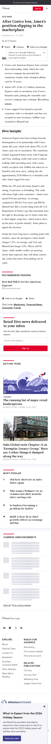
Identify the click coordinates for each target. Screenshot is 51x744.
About (5, 644)
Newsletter (7, 657)
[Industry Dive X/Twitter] (15, 628)
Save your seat (12, 738)
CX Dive (28, 670)
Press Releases (9, 669)
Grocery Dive (30, 674)
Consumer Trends (11, 307)
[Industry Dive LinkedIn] (4, 628)
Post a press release (21, 605)
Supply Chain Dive (32, 683)
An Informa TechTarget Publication (25, 3)
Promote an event (32, 655)
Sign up (38, 9)
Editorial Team (9, 648)
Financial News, (35, 304)
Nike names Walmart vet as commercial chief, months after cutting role (26, 494)
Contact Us (7, 653)
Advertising (29, 647)
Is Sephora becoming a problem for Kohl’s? (23, 507)
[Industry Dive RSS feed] (21, 628)
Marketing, (20, 304)
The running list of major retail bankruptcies (25, 402)
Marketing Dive (31, 679)
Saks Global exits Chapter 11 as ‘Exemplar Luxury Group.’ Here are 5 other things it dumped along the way (25, 450)
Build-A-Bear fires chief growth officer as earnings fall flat (26, 520)
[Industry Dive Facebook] (10, 628)
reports (8, 103)
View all (6, 605)
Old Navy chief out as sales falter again (26, 481)
